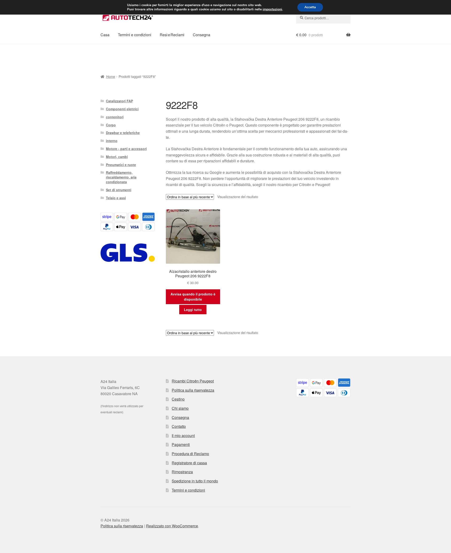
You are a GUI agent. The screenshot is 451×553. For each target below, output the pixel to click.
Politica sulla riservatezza (193, 390)
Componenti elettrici (122, 109)
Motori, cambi (117, 156)
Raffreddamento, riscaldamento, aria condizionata (121, 177)
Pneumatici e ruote (121, 164)
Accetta (310, 7)
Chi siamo (180, 408)
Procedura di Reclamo (190, 453)
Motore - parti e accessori (126, 148)
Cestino (178, 399)
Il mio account (183, 435)
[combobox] (323, 18)
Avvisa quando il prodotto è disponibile (193, 297)
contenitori (115, 117)
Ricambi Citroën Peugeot (193, 381)
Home (110, 76)
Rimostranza (182, 471)
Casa (105, 34)
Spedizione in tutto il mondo (195, 481)
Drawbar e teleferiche (123, 132)
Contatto (179, 426)
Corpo (111, 125)
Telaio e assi (116, 197)
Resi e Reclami (172, 34)
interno (111, 140)
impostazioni (272, 9)
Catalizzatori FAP (119, 101)
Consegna (201, 34)
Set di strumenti (118, 189)
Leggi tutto (193, 309)
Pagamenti (181, 444)
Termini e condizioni (134, 34)
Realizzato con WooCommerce (172, 526)
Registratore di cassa (189, 462)
